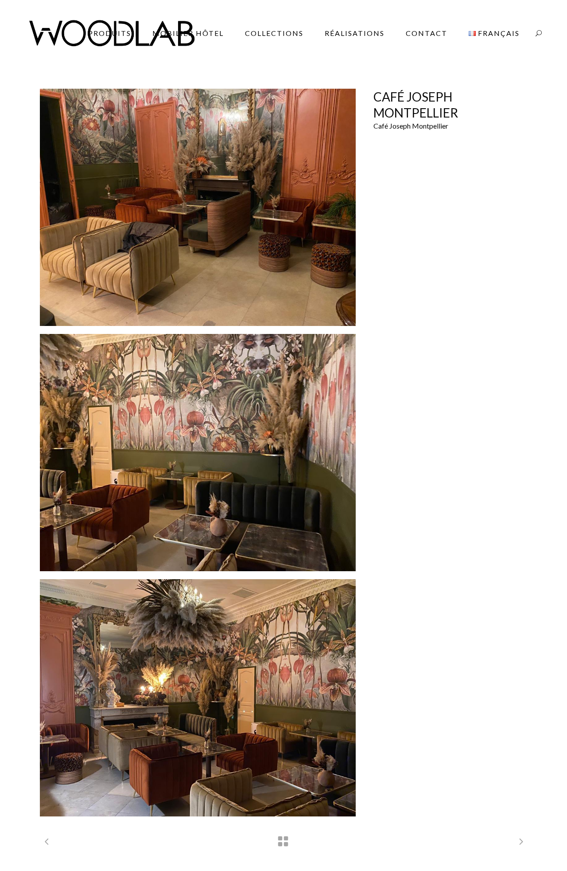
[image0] (198, 207)
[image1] (198, 452)
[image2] (198, 697)
